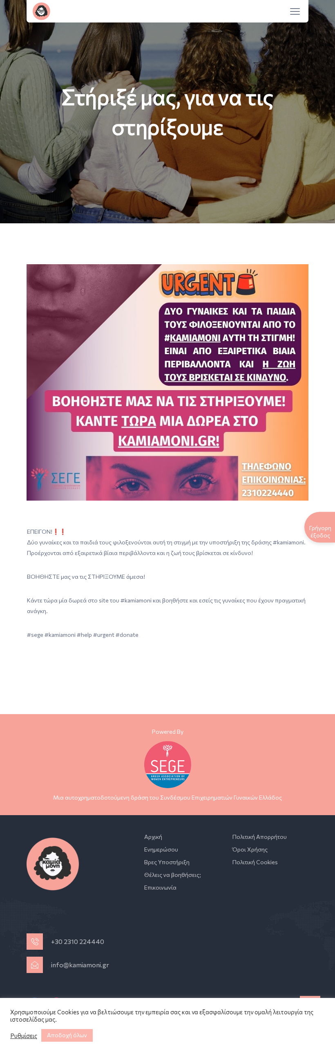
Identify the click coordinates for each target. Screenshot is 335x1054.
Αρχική (153, 836)
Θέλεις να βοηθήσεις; (172, 874)
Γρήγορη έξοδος (320, 531)
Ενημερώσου (161, 849)
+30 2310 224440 (77, 941)
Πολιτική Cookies (255, 861)
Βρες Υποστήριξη (167, 861)
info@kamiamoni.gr (80, 965)
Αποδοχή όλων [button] (67, 1035)
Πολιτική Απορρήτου (259, 836)
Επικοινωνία (160, 887)
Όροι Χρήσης (250, 849)
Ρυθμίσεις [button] (23, 1035)
